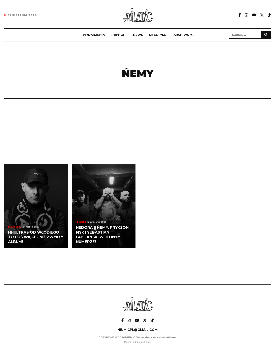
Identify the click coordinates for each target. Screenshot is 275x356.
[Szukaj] (266, 34)
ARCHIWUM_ (184, 35)
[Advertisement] (137, 131)
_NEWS (137, 35)
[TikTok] (269, 15)
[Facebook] (240, 15)
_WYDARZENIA (93, 35)
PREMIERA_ (14, 227)
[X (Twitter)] (262, 15)
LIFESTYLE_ (158, 35)
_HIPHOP (118, 35)
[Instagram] (246, 15)
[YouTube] (254, 15)
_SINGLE (81, 222)
